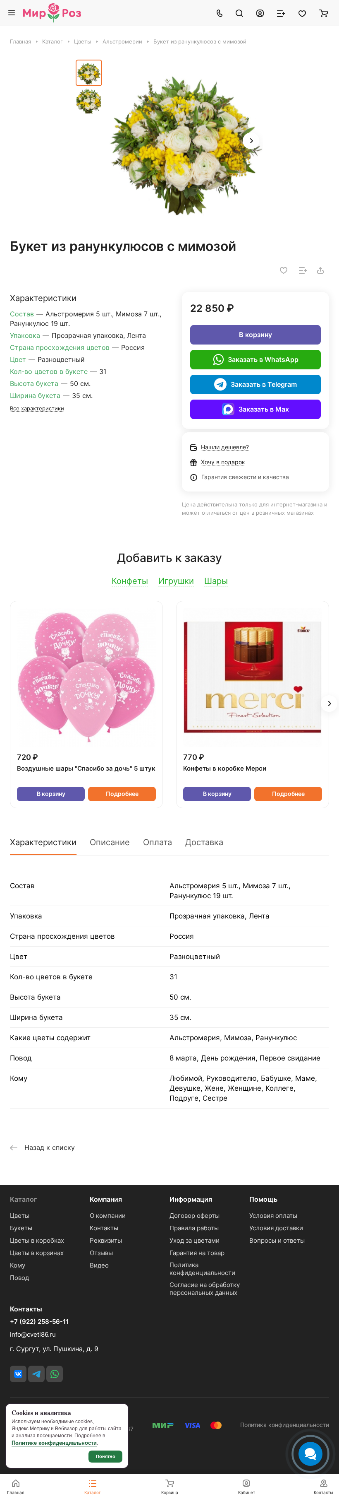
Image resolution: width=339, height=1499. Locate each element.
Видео (99, 1265)
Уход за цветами (195, 1240)
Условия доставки (276, 1228)
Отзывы (101, 1253)
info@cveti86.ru (33, 1334)
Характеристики (43, 842)
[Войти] (260, 13)
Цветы (19, 1215)
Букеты (21, 1228)
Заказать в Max (264, 409)
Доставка (204, 842)
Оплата (157, 842)
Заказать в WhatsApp (263, 359)
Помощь (263, 1199)
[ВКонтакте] (18, 1374)
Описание (110, 842)
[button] (251, 141)
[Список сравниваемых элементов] (281, 13)
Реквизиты (106, 1240)
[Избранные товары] (302, 13)
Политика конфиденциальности (202, 1269)
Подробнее (122, 793)
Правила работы (194, 1228)
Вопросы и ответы (277, 1240)
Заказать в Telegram (264, 384)
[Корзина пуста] (323, 13)
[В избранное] (283, 270)
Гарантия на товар (197, 1253)
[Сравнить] (303, 270)
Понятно (105, 1456)
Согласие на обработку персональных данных (205, 1289)
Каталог (23, 1199)
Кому (17, 1265)
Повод (19, 1278)
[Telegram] (36, 1374)
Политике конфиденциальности (54, 1443)
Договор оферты (195, 1215)
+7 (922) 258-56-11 (39, 1321)
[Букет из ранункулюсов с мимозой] (185, 142)
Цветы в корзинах (37, 1253)
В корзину (255, 334)
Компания (106, 1199)
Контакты (104, 1228)
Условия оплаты (273, 1215)
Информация (191, 1199)
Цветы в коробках (37, 1240)
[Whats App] (54, 1374)
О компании (108, 1215)
